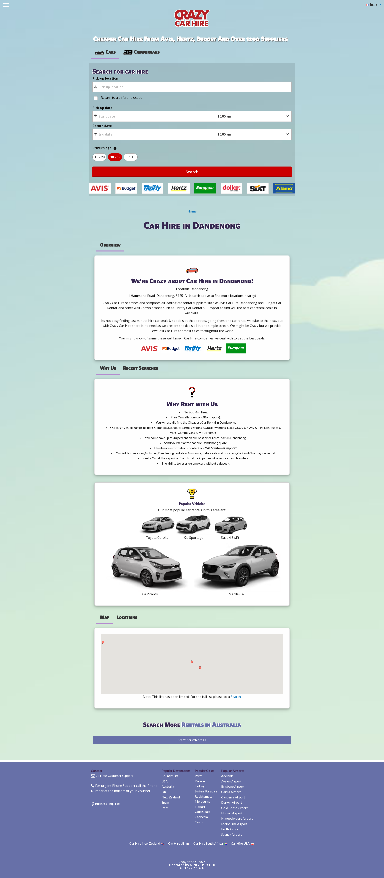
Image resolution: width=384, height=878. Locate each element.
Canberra (201, 817)
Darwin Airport (231, 802)
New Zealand (171, 797)
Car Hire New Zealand (144, 843)
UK (164, 792)
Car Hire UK (176, 843)
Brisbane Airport (232, 786)
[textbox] (191, 87)
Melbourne (202, 801)
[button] (103, 643)
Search (192, 172)
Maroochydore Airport (237, 818)
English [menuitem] (374, 4)
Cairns (199, 822)
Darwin (200, 781)
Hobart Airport (231, 813)
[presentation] (141, 52)
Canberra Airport (233, 797)
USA (165, 781)
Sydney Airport (231, 834)
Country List (170, 776)
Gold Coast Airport (234, 808)
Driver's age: (102, 148)
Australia (168, 786)
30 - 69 (115, 157)
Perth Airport (230, 829)
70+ (130, 157)
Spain (165, 802)
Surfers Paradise (206, 791)
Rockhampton (204, 796)
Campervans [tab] (147, 52)
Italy (165, 808)
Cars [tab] (111, 52)
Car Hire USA (240, 843)
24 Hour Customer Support (114, 775)
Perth (198, 776)
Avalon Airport (231, 781)
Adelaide (227, 776)
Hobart (200, 806)
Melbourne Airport (234, 824)
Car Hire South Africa (208, 843)
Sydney (200, 786)
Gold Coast (202, 811)
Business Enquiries (107, 803)
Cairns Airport (231, 792)
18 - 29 (100, 157)
